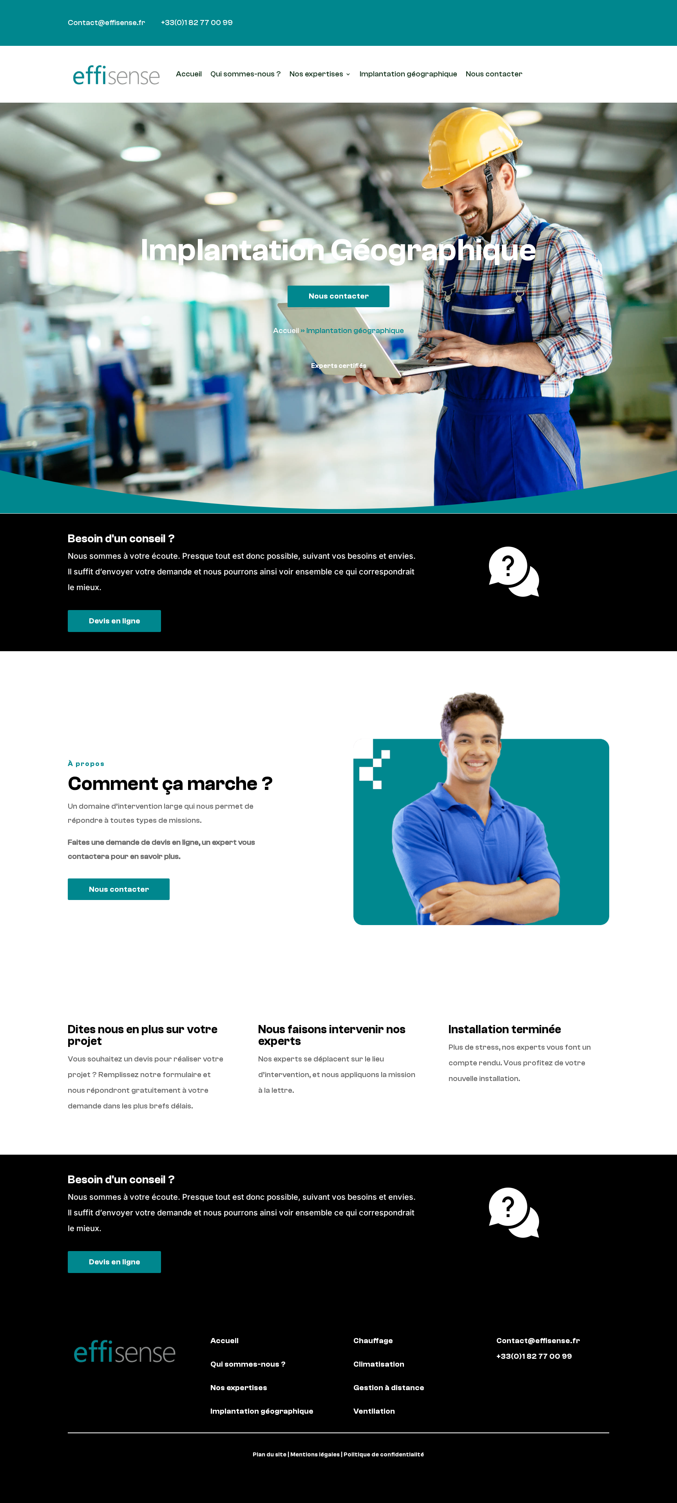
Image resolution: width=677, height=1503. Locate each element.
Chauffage (373, 1340)
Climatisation (378, 1364)
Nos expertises (316, 73)
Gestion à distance (388, 1387)
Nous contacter (494, 73)
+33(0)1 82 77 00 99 (197, 22)
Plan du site (269, 1454)
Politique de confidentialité (384, 1454)
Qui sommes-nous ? (245, 73)
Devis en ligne (114, 620)
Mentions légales (315, 1454)
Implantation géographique (408, 73)
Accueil (189, 73)
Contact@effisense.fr (106, 22)
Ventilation (374, 1411)
